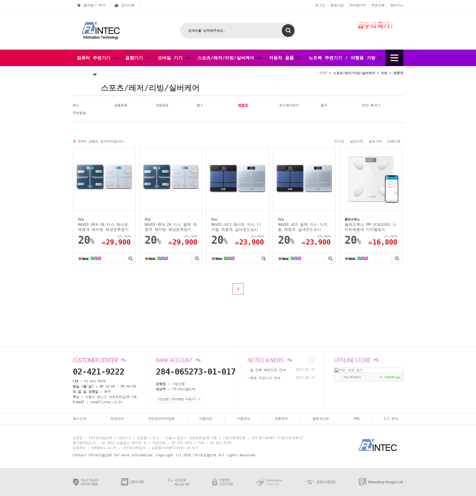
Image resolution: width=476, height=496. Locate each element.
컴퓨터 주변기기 (95, 57)
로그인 (320, 5)
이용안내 (243, 419)
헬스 (200, 105)
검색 (288, 30)
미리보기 (130, 258)
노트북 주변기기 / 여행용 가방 (343, 57)
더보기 (312, 360)
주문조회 (378, 5)
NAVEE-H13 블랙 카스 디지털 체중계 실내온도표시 (303, 227)
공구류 (85, 74)
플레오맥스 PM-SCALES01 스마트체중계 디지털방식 (370, 227)
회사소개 (79, 419)
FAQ (356, 419)
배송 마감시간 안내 (265, 378)
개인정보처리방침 (161, 419)
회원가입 (337, 5)
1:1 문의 (391, 419)
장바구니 (396, 5)
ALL (76, 105)
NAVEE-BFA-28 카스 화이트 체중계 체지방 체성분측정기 (103, 227)
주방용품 (79, 113)
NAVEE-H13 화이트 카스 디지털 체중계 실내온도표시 (236, 227)
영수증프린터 (289, 105)
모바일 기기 (171, 57)
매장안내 (117, 419)
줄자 (324, 105)
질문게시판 (320, 419)
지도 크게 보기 (352, 377)
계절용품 (162, 105)
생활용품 (120, 105)
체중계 (243, 105)
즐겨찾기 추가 (94, 5)
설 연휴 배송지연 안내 (268, 370)
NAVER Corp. (393, 377)
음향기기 (135, 57)
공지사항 (127, 5)
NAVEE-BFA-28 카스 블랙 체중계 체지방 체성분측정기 (171, 227)
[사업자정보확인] (290, 438)
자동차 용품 (283, 57)
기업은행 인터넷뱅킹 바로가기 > (179, 399)
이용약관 (205, 419)
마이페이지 (357, 5)
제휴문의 (281, 419)
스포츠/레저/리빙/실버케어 (227, 57)
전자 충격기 (371, 105)
